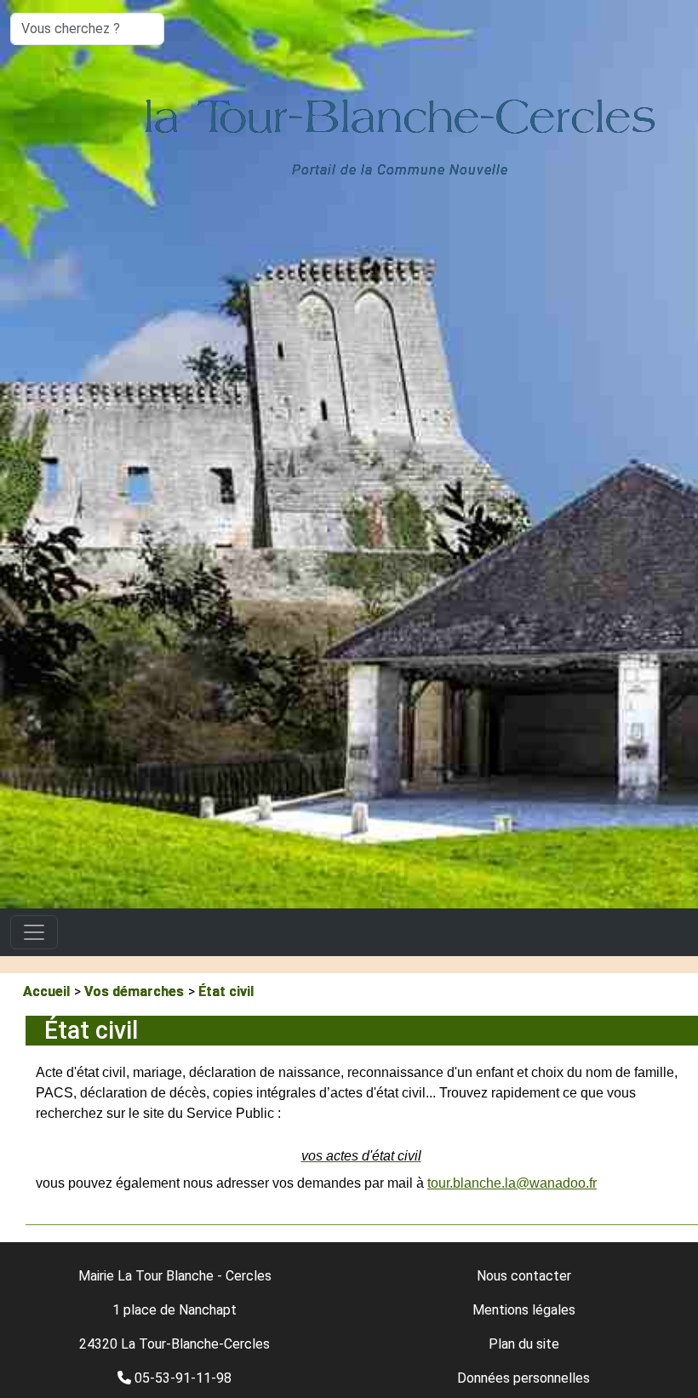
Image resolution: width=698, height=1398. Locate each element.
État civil (226, 991)
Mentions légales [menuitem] (523, 1310)
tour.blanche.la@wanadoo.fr (512, 1183)
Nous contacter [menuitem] (524, 1276)
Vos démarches (134, 991)
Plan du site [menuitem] (524, 1344)
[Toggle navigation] (34, 932)
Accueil (46, 991)
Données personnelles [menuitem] (523, 1378)
